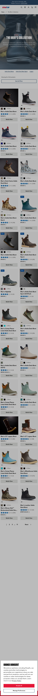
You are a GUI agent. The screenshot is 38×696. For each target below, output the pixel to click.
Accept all (19, 685)
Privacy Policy (16, 680)
